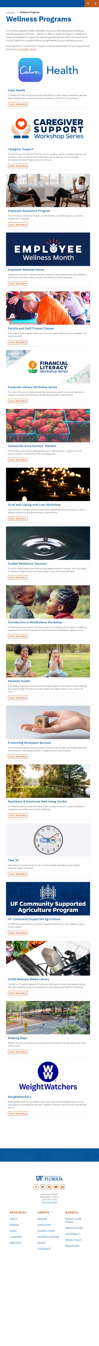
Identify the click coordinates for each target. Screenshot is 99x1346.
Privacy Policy (73, 1239)
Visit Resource (18, 104)
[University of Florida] (49, 1178)
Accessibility (72, 1233)
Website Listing (74, 1227)
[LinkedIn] (62, 1187)
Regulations (72, 1245)
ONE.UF (13, 1218)
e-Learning (16, 1236)
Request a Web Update (73, 1220)
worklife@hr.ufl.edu (26, 49)
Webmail (14, 1224)
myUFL (13, 1230)
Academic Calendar (48, 1236)
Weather (42, 1218)
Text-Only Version (49, 1202)
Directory (15, 1242)
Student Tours (45, 1230)
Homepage (10, 12)
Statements (44, 1248)
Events (41, 1242)
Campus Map (44, 1224)
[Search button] (88, 3)
